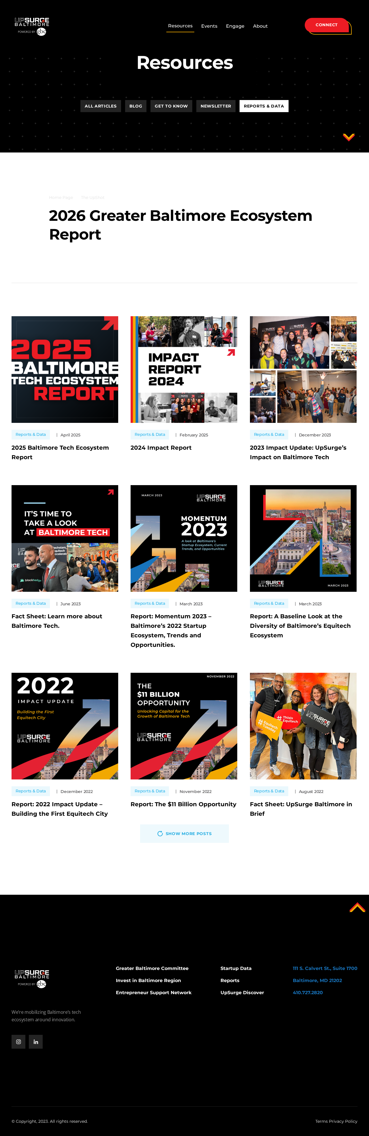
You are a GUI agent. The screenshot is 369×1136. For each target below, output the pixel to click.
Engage (235, 26)
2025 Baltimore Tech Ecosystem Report (60, 452)
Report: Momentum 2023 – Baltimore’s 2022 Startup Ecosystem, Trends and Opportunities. (171, 630)
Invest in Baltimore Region (148, 980)
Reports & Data (264, 106)
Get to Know (171, 106)
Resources (180, 26)
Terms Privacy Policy (336, 1121)
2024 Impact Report (161, 447)
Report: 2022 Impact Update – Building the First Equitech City (60, 809)
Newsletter (216, 106)
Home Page (61, 197)
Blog (135, 106)
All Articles (100, 106)
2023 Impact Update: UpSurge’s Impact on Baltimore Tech (298, 452)
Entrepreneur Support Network (154, 992)
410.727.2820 (308, 992)
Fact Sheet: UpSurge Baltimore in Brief (301, 809)
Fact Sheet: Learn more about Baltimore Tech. (57, 621)
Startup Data (236, 968)
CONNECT (327, 24)
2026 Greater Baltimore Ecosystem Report (180, 224)
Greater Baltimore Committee (152, 968)
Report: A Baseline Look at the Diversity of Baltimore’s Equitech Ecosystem (300, 626)
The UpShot (93, 197)
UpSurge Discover (242, 992)
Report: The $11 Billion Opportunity (183, 804)
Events (209, 26)
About (260, 26)
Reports (230, 980)
